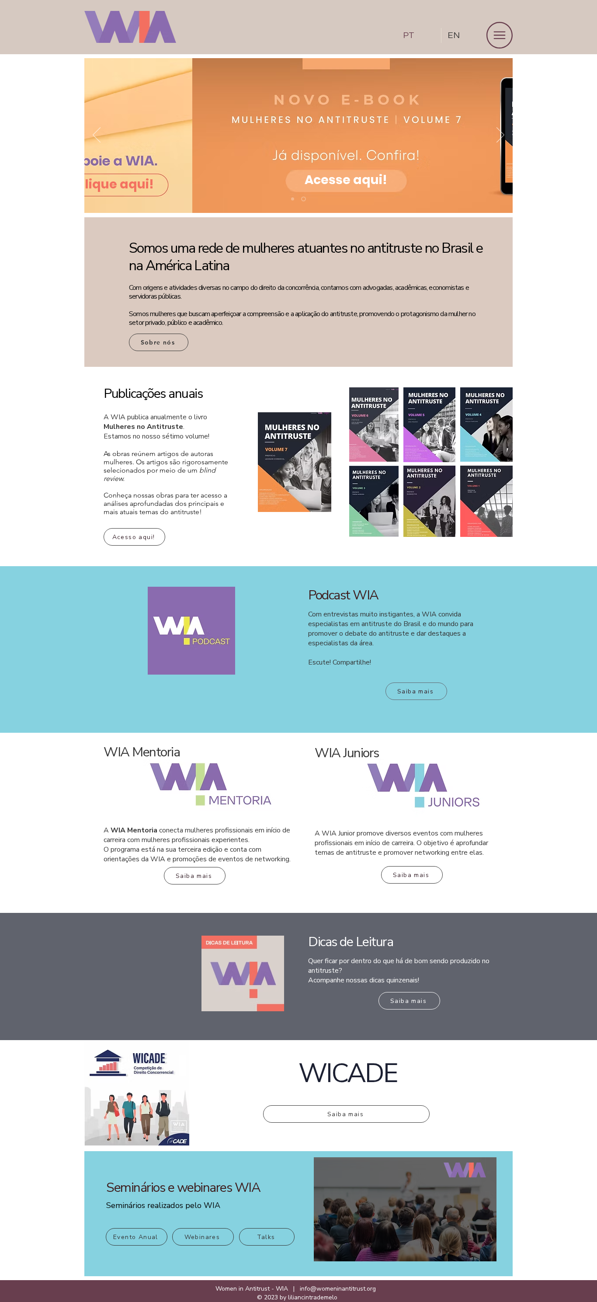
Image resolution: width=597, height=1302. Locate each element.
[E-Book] (303, 199)
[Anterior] (97, 135)
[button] (499, 35)
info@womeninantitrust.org (338, 1289)
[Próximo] (500, 135)
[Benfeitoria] (292, 199)
